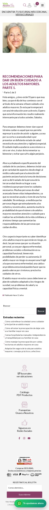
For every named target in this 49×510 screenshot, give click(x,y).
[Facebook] (19, 438)
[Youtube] (29, 438)
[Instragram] (24, 438)
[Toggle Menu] (42, 5)
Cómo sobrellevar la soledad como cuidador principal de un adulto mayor (24, 322)
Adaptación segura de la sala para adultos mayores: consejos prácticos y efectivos (23, 349)
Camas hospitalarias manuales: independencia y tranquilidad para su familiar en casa (25, 336)
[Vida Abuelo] (8, 5)
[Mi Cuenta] (29, 5)
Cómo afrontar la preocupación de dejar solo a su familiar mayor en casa (25, 329)
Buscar (6, 306)
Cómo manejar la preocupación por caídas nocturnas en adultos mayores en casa (23, 343)
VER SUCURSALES (25, 14)
